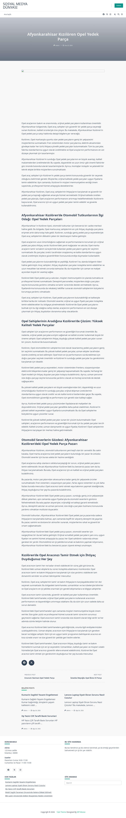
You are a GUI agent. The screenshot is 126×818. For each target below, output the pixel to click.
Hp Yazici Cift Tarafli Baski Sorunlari (39, 716)
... (36, 705)
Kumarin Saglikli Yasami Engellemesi (40, 694)
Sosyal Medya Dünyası (15, 5)
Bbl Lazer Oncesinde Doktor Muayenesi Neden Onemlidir (29, 796)
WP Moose (81, 812)
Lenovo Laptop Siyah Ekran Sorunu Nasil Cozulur (25, 785)
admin (57, 45)
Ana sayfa (7, 14)
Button (119, 5)
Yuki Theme (61, 812)
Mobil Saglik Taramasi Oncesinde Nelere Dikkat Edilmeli (28, 792)
